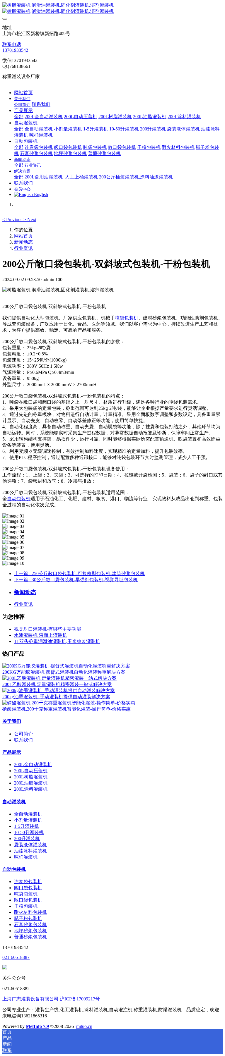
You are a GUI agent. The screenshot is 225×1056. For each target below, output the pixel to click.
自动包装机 (18, 498)
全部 (18, 116)
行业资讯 (23, 248)
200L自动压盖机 (30, 770)
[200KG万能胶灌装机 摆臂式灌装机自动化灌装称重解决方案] (66, 665)
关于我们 (11, 721)
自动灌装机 (14, 801)
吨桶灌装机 (26, 856)
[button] (12, 219)
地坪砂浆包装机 (30, 930)
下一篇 (76, 579)
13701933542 (15, 50)
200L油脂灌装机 (30, 782)
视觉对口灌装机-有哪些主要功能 (47, 629)
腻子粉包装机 (28, 918)
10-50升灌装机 (29, 832)
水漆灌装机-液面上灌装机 (40, 635)
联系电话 (11, 44)
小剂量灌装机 (28, 820)
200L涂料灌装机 (30, 789)
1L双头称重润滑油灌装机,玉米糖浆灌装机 (57, 641)
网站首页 (23, 92)
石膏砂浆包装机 (30, 924)
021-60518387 (16, 957)
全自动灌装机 (28, 813)
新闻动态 (23, 242)
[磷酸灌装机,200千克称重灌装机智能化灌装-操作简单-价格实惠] (68, 702)
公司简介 (23, 733)
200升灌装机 (27, 838)
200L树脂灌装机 (30, 776)
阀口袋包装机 (28, 887)
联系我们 (23, 739)
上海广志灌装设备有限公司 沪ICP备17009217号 (51, 998)
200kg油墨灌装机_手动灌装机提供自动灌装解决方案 (56, 696)
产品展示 (11, 752)
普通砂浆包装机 (30, 936)
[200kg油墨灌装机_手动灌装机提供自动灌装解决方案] (58, 690)
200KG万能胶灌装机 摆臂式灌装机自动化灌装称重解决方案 (63, 672)
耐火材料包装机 (30, 912)
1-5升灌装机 (26, 826)
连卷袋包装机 (28, 881)
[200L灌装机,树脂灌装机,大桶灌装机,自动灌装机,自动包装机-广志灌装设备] (112, 8)
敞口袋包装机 (28, 899)
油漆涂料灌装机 (30, 850)
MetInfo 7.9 (37, 1026)
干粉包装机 (26, 906)
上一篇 (79, 573)
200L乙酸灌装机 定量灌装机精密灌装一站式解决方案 (57, 684)
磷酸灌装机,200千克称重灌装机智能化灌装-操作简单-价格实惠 (66, 708)
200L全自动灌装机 (33, 764)
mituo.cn (84, 1026)
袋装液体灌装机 (30, 844)
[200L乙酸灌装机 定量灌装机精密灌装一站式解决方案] (59, 678)
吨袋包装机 (126, 317)
